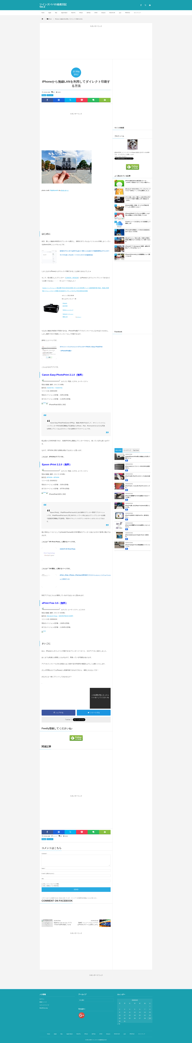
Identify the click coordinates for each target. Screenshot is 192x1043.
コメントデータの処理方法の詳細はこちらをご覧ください (84, 898)
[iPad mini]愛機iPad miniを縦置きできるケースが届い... (137, 496)
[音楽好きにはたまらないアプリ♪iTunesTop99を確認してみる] (47, 920)
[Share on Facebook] (141, 5)
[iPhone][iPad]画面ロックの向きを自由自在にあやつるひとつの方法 (137, 230)
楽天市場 (65, 306)
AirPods (88, 12)
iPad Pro (73, 12)
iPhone (81, 12)
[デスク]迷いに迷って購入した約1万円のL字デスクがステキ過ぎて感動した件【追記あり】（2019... (137, 198)
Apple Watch (64, 12)
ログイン (42, 999)
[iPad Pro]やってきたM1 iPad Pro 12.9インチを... (137, 486)
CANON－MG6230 (72, 278)
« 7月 (118, 1024)
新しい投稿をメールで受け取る (51, 885)
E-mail (43, 873)
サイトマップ (137, 12)
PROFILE (127, 12)
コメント (55, 836)
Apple (49, 12)
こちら (122, 156)
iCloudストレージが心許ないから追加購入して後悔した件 (137, 222)
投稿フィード (43, 1002)
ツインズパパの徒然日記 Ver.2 (53, 5)
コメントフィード (44, 1005)
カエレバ (79, 317)
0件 (54, 92)
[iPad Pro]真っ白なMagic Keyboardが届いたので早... (137, 506)
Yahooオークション (68, 314)
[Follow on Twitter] (145, 5)
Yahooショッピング (68, 310)
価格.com (65, 316)
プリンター (50, 95)
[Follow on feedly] (150, 5)
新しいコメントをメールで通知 (51, 883)
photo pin (64, 190)
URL (43, 878)
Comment (44, 853)
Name (43, 868)
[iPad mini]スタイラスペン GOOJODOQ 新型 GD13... (137, 467)
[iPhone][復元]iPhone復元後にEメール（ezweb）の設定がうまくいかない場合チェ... (137, 181)
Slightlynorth (54, 190)
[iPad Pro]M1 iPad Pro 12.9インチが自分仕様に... (137, 476)
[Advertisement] (96, 39)
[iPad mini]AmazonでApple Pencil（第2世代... (137, 535)
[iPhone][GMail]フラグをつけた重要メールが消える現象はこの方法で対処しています (137, 214)
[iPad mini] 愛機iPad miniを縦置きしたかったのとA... (137, 526)
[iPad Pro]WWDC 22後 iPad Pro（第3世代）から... (137, 516)
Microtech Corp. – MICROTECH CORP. (60, 616)
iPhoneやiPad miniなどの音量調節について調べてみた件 (137, 255)
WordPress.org (44, 1008)
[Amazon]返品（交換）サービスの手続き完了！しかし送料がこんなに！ (137, 206)
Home (43, 12)
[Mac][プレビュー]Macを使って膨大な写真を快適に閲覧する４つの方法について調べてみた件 (137, 239)
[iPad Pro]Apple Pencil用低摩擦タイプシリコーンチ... (137, 545)
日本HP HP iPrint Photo (67, 549)
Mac (56, 12)
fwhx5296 (118, 152)
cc (68, 190)
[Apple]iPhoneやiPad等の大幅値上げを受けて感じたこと (137, 457)
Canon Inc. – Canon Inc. (55, 388)
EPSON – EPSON (53, 477)
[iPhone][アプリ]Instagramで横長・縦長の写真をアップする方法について (137, 247)
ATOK (95, 12)
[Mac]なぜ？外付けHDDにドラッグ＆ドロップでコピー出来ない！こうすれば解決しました (137, 189)
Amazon (103, 12)
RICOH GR (112, 12)
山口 (120, 12)
